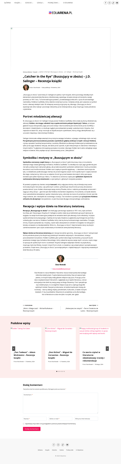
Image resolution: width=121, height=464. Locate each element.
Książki (47, 450)
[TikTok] (113, 2)
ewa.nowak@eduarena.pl (61, 269)
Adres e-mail (55, 419)
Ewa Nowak (37, 87)
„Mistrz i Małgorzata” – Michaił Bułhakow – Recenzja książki (38, 308)
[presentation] (26, 337)
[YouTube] (117, 2)
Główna (7, 3)
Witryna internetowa (82, 419)
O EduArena (68, 3)
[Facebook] (105, 2)
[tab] (56, 371)
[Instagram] (109, 2)
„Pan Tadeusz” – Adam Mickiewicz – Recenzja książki (24, 355)
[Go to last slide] (13, 348)
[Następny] (107, 348)
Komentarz (28, 395)
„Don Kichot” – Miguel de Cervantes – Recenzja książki (60, 355)
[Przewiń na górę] (116, 461)
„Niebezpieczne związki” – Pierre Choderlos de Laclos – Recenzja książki (81, 308)
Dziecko (54, 450)
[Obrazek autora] (26, 87)
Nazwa (27, 419)
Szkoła (62, 450)
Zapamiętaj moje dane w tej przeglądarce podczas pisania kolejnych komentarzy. (50, 424)
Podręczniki (69, 450)
